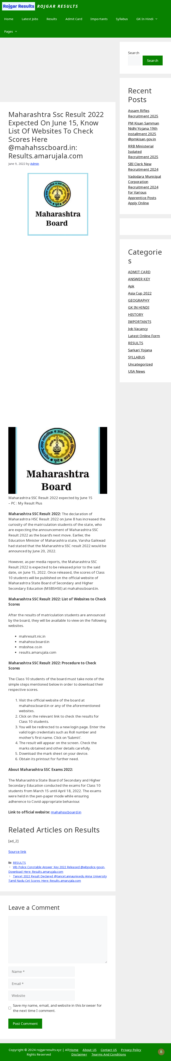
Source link (17, 851)
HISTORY (135, 314)
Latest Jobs (30, 19)
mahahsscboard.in (66, 812)
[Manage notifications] (161, 1051)
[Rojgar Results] (18, 6)
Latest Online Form (144, 335)
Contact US (109, 1050)
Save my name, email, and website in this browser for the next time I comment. (57, 1008)
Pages (8, 31)
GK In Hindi (144, 19)
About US (90, 1050)
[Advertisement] (58, 71)
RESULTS (19, 863)
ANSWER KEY (139, 279)
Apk (131, 286)
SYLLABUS (136, 357)
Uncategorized (140, 364)
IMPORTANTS (139, 321)
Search (133, 52)
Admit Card (73, 19)
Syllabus (122, 19)
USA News (136, 371)
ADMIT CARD (139, 271)
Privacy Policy (131, 1050)
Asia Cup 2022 (140, 293)
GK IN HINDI (138, 307)
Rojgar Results (58, 6)
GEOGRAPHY (139, 300)
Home (8, 19)
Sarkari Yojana (140, 350)
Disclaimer (79, 1054)
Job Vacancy (138, 328)
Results (52, 19)
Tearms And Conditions (108, 1054)
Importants (99, 19)
